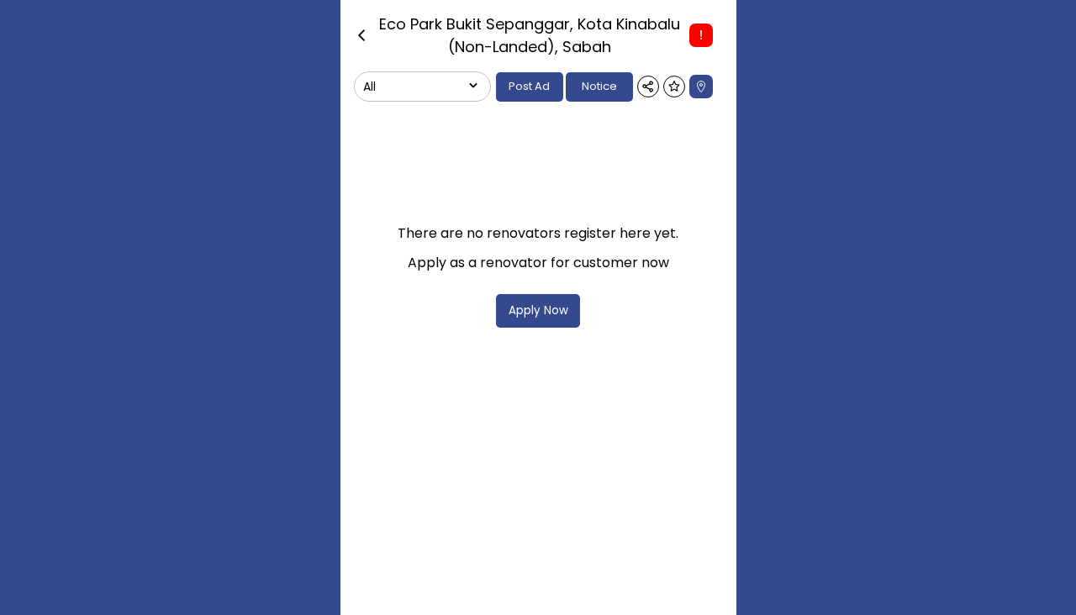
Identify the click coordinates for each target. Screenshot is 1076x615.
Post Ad (529, 86)
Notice (599, 86)
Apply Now (538, 310)
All (369, 86)
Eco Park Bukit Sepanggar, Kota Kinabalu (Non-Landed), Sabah (529, 35)
